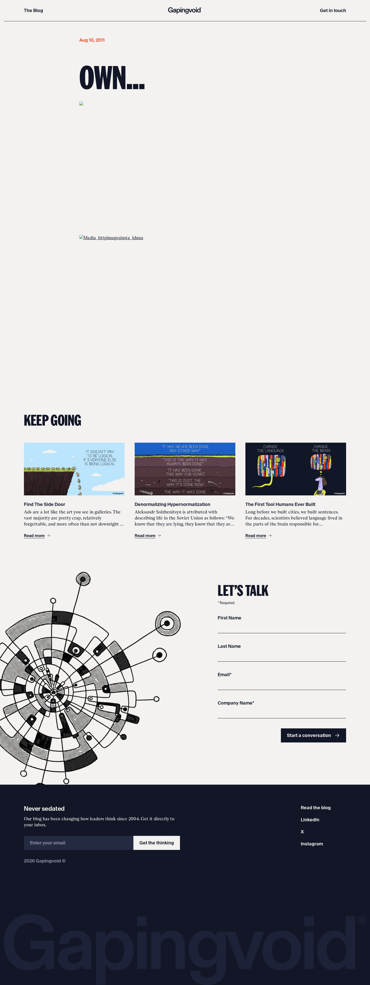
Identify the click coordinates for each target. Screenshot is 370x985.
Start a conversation (309, 735)
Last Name (229, 646)
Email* (225, 674)
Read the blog (316, 807)
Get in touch (333, 10)
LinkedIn (310, 819)
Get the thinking (156, 842)
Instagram (312, 843)
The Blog (33, 10)
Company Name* (236, 703)
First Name (229, 617)
